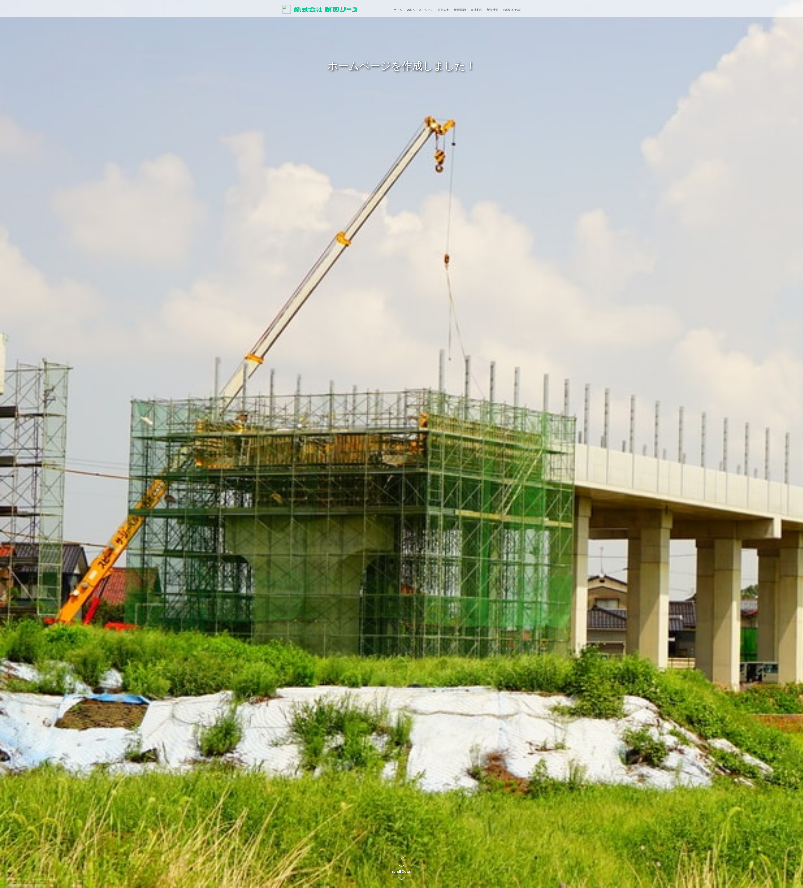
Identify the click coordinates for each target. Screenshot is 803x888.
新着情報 (493, 9)
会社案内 (476, 9)
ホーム (398, 9)
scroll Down (401, 871)
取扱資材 (444, 9)
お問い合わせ (512, 9)
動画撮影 (460, 9)
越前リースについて (420, 9)
